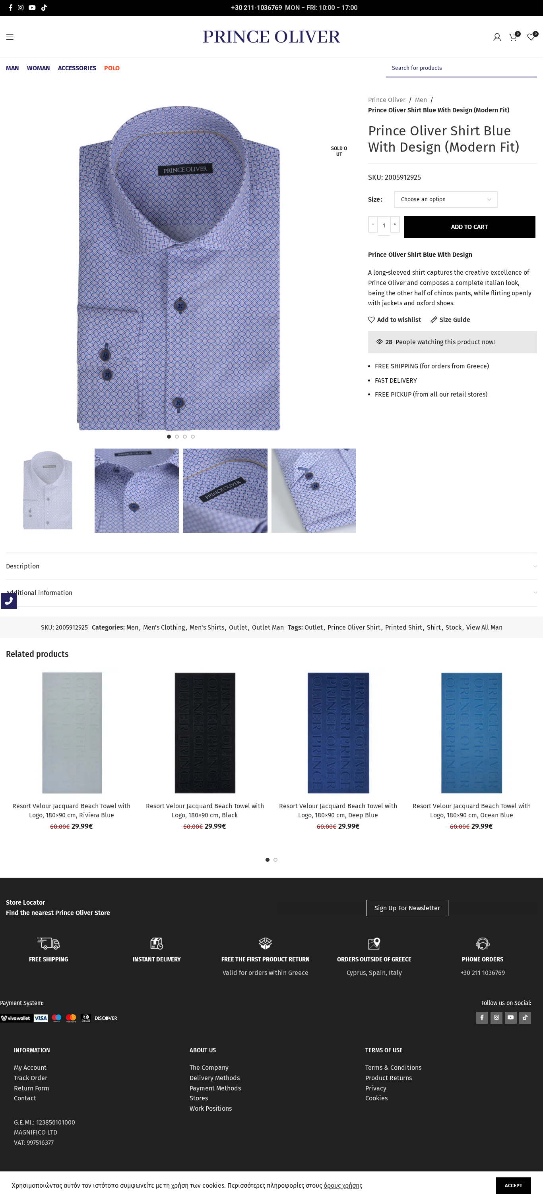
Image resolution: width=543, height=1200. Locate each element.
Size (374, 199)
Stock (454, 627)
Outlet (238, 627)
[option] (169, 437)
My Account (30, 1067)
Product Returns (388, 1078)
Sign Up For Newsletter (407, 908)
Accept (513, 1185)
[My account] (497, 37)
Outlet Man (268, 627)
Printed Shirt (403, 627)
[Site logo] (271, 36)
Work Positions (211, 1108)
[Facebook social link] (10, 8)
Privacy (375, 1088)
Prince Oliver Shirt (354, 627)
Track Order (30, 1078)
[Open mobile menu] (10, 37)
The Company (209, 1067)
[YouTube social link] (32, 8)
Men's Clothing (164, 627)
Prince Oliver (386, 100)
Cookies (376, 1098)
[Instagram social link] (20, 8)
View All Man (484, 627)
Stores (199, 1098)
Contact (25, 1098)
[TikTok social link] (44, 8)
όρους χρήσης (343, 1185)
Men (421, 100)
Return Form (31, 1088)
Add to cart (469, 227)
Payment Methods (215, 1088)
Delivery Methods (215, 1078)
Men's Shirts (207, 627)
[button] (268, 860)
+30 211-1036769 (256, 8)
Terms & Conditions (393, 1067)
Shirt (434, 627)
